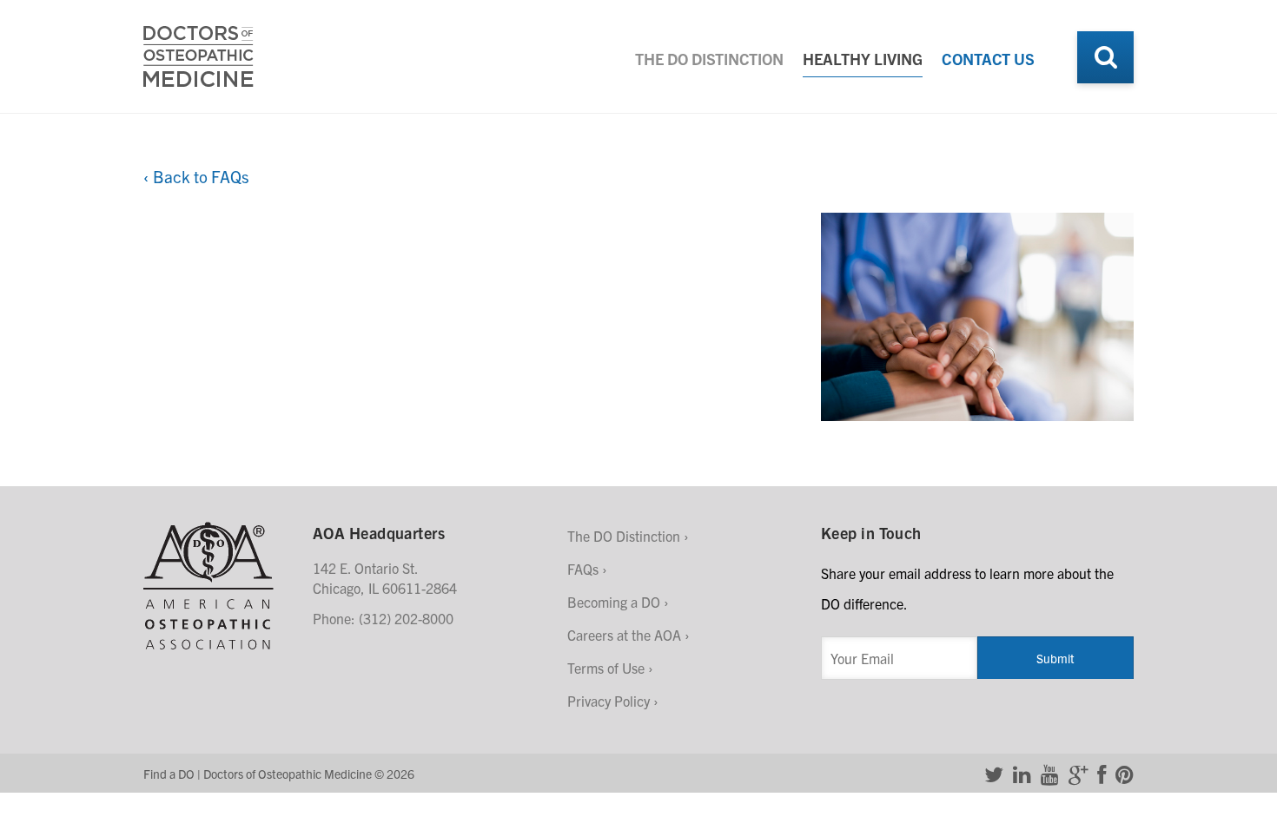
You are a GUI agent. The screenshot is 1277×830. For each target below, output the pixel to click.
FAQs (583, 568)
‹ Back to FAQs (196, 176)
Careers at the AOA (624, 634)
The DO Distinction (709, 59)
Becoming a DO (613, 601)
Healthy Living (863, 59)
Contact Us (988, 59)
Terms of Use (606, 667)
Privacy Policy (608, 700)
